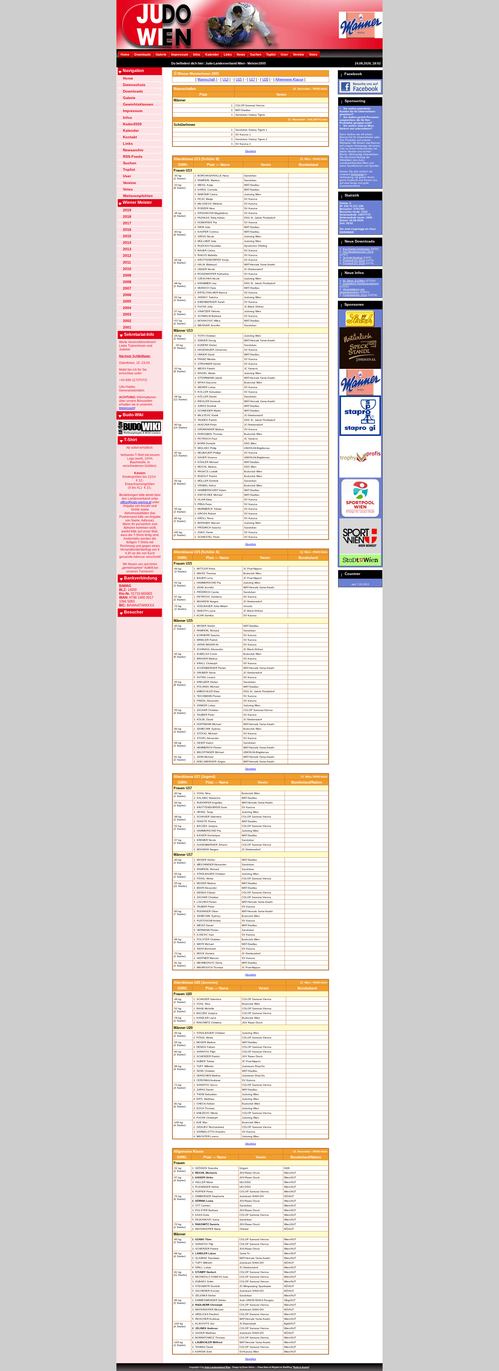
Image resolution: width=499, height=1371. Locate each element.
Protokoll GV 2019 (354, 260)
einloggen (346, 231)
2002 (127, 321)
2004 (127, 308)
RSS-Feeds (132, 156)
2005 (127, 301)
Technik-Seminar (353, 257)
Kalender (212, 54)
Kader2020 (132, 124)
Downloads (142, 54)
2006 (127, 295)
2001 (127, 327)
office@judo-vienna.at (135, 502)
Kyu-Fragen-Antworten (356, 248)
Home (125, 54)
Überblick (250, 151)
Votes (313, 54)
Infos (196, 54)
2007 (127, 288)
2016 (127, 229)
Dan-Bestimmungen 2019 (358, 251)
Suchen (255, 54)
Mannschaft (206, 79)
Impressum (179, 54)
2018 (127, 216)
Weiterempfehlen (138, 196)
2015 (127, 236)
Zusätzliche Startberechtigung (361, 283)
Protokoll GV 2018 (354, 263)
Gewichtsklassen (138, 104)
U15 (239, 79)
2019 (127, 210)
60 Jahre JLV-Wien (354, 280)
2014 (127, 242)
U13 (225, 79)
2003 (127, 314)
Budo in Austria (301, 1367)
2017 (127, 223)
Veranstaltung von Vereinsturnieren (352, 290)
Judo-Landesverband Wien (218, 1367)
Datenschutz (134, 85)
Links (228, 54)
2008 (127, 282)
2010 (127, 269)
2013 (127, 249)
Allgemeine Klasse (289, 79)
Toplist (271, 54)
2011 (127, 262)
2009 (127, 275)
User (284, 54)
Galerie (161, 54)
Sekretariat (357, 174)
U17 (252, 79)
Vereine (298, 54)
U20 (265, 79)
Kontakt (130, 137)
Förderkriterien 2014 (355, 294)
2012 (127, 255)
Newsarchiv (133, 150)
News (241, 54)
